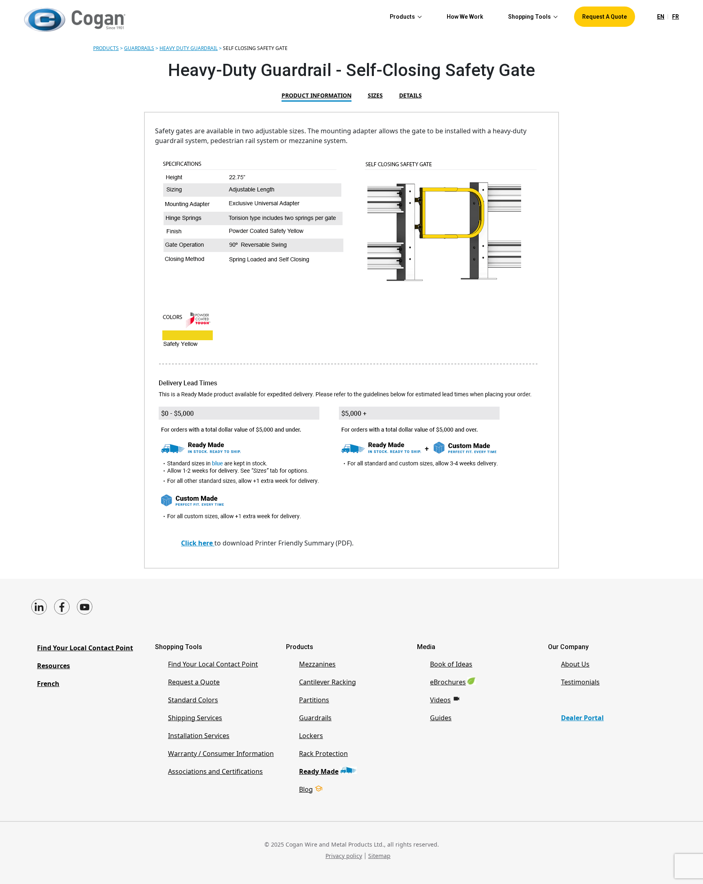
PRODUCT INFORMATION (317, 95)
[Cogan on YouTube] (84, 607)
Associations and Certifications (215, 771)
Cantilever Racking (327, 682)
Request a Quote (194, 682)
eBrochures (448, 682)
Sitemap (379, 856)
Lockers (311, 735)
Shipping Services (195, 717)
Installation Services (198, 735)
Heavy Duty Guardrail (188, 48)
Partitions (314, 699)
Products (106, 48)
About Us (575, 664)
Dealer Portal (582, 717)
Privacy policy (343, 856)
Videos (440, 699)
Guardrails (139, 48)
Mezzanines (317, 664)
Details (410, 95)
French (48, 683)
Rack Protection (323, 753)
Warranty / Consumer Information (221, 753)
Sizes (375, 95)
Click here (197, 543)
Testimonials (580, 682)
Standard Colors (193, 699)
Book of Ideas (451, 664)
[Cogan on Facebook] (62, 607)
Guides (441, 717)
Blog (306, 789)
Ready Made (318, 771)
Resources (53, 665)
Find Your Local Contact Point (85, 647)
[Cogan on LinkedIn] (39, 607)
